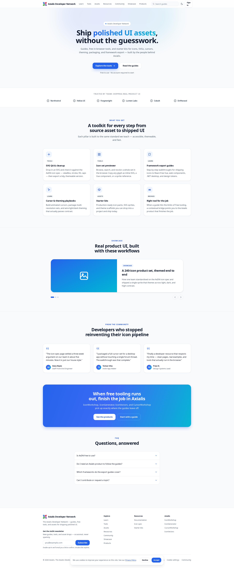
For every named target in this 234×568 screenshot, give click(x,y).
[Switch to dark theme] (182, 4)
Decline (145, 560)
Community (120, 4)
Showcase (132, 4)
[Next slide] (180, 297)
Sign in (188, 3)
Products (142, 4)
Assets (97, 4)
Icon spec (138, 524)
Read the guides (130, 65)
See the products (106, 418)
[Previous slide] (175, 297)
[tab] (52, 297)
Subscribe (82, 542)
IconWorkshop (170, 520)
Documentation (140, 520)
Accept (156, 560)
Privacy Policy (130, 560)
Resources (107, 4)
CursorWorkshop (171, 528)
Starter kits (138, 528)
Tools (89, 4)
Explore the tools (104, 65)
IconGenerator (170, 524)
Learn (81, 4)
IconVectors (169, 531)
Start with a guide (129, 417)
